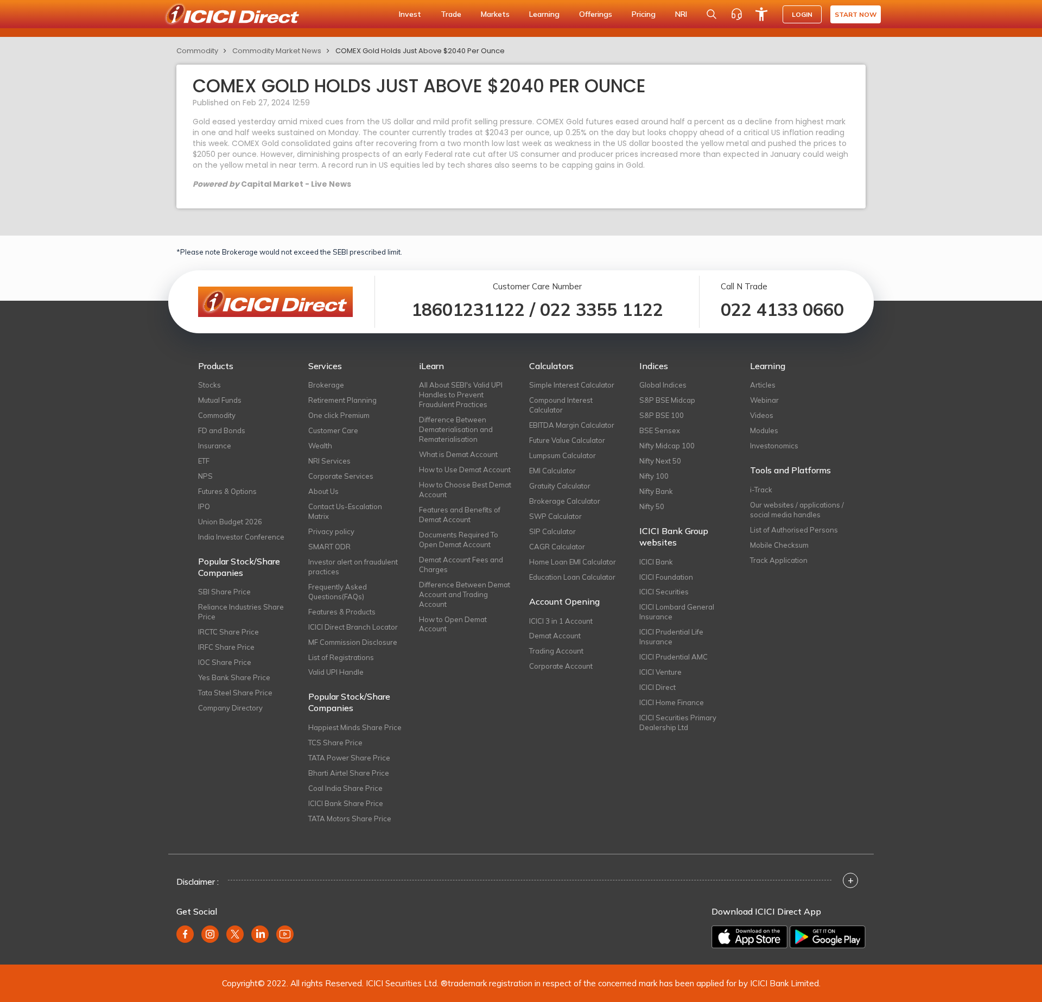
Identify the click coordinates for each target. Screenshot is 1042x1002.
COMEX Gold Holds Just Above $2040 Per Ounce (420, 50)
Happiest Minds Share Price (355, 727)
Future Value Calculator (567, 440)
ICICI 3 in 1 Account (561, 621)
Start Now (855, 14)
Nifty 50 (651, 506)
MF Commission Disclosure (352, 642)
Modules (764, 430)
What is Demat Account (458, 454)
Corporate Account (561, 666)
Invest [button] (410, 14)
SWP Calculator (555, 516)
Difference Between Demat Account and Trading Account (464, 594)
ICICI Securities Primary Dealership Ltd (677, 722)
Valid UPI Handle (336, 672)
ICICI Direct (657, 687)
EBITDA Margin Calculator (571, 425)
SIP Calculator (552, 531)
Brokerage (326, 384)
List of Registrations (341, 657)
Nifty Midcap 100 (667, 445)
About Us (323, 491)
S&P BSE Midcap (667, 400)
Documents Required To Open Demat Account (458, 539)
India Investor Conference (241, 536)
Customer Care (333, 430)
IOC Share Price (224, 662)
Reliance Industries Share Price (241, 612)
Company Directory (230, 707)
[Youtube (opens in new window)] (285, 934)
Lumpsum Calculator (562, 455)
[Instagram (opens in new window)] (210, 934)
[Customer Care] (736, 14)
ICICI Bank (656, 561)
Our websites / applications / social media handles (797, 509)
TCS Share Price (335, 742)
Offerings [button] (595, 14)
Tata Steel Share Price (235, 692)
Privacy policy (331, 531)
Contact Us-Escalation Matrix (345, 511)
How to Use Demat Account (465, 469)
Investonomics (774, 445)
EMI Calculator (552, 470)
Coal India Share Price (345, 788)
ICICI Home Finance (671, 702)
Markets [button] (495, 14)
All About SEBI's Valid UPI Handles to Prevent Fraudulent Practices (461, 394)
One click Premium (339, 415)
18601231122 (468, 309)
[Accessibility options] (761, 14)
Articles (763, 384)
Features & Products (342, 611)
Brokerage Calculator (564, 501)
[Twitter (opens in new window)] (235, 934)
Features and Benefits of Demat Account (459, 514)
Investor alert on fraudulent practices (353, 566)
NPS (205, 476)
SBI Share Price (224, 591)
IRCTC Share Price (228, 631)
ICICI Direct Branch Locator (353, 627)
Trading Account (556, 650)
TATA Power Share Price (349, 757)
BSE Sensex (659, 430)
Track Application (779, 560)
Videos (761, 415)
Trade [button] (451, 14)
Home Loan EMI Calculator (572, 561)
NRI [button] (681, 14)
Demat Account (555, 635)
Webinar (764, 400)
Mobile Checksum (779, 545)
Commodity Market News (276, 50)
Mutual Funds (220, 400)
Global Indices (663, 384)
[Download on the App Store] (749, 936)
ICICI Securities (664, 591)
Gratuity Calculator (559, 485)
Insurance (214, 445)
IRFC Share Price (226, 647)
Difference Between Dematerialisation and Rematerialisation (456, 429)
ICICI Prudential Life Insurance (671, 636)
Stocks (209, 384)
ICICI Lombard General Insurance (676, 612)
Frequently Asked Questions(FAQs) (337, 591)
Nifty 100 (654, 476)
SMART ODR (329, 546)
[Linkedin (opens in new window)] (260, 934)
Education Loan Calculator (572, 577)
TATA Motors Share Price (349, 818)
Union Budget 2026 (230, 521)
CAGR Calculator (557, 546)
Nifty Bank (656, 491)
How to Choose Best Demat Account (465, 489)
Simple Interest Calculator (571, 384)
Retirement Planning (342, 400)
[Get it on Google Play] (828, 936)
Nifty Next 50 (660, 460)
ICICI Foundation (666, 577)
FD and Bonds (221, 430)
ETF (203, 460)
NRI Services (329, 460)
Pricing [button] (644, 14)
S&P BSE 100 (661, 415)
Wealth (320, 445)
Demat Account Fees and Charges (461, 564)
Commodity (197, 50)
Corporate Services (340, 476)
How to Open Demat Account (453, 624)
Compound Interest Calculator (561, 405)
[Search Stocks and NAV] (711, 14)
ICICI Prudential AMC (673, 656)
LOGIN (802, 14)
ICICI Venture (660, 672)
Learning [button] (544, 14)
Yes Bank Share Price (234, 677)
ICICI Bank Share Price (345, 803)
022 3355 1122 (601, 309)
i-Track (761, 489)
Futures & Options (227, 491)
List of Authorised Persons (794, 529)
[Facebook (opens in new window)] (185, 934)
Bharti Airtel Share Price (348, 773)
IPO (204, 506)
